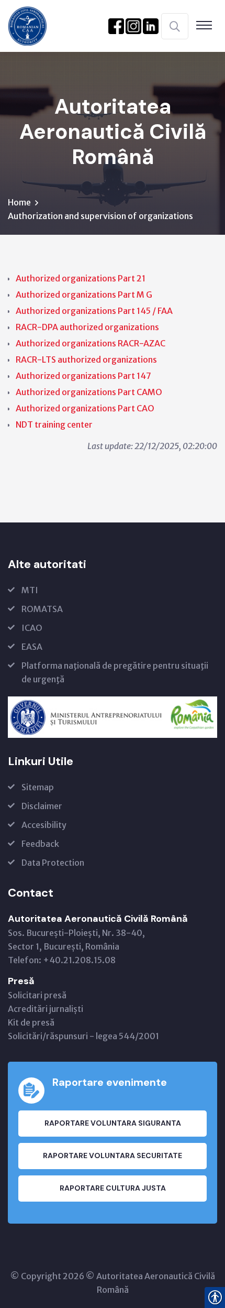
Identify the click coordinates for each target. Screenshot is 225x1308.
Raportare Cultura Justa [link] (113, 1188)
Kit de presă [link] (31, 1022)
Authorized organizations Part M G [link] (84, 294)
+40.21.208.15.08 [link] (79, 960)
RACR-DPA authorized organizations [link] (87, 327)
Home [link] (19, 202)
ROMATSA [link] (42, 609)
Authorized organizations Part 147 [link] (83, 375)
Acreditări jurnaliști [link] (45, 1009)
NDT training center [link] (54, 424)
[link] (27, 25)
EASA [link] (31, 646)
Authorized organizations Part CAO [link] (85, 408)
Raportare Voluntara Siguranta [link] (112, 1123)
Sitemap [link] (37, 787)
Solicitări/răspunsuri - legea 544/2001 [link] (83, 1036)
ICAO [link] (31, 628)
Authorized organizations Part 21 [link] (80, 278)
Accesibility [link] (43, 825)
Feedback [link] (40, 843)
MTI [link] (29, 590)
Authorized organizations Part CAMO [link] (89, 392)
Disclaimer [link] (41, 806)
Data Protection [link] (52, 862)
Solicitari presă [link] (37, 995)
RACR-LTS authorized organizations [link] (86, 359)
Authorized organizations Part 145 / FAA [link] (94, 311)
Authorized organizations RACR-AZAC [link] (90, 343)
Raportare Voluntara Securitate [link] (112, 1155)
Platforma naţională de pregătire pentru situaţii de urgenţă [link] (114, 672)
